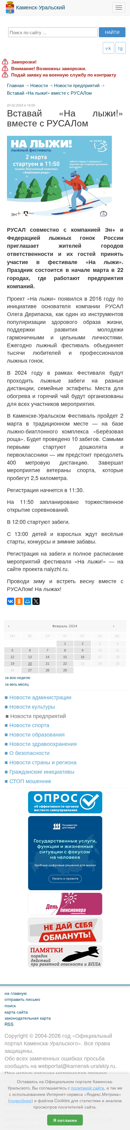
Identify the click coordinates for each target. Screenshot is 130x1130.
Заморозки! (24, 61)
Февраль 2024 (64, 626)
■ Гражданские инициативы (39, 771)
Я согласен (65, 1120)
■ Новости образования (35, 734)
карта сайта (16, 1011)
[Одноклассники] (19, 601)
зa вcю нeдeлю (17, 677)
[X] (36, 601)
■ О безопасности (27, 752)
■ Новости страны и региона (40, 762)
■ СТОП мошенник (28, 781)
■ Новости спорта (27, 725)
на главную (16, 993)
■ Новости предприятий (35, 716)
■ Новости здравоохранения (41, 743)
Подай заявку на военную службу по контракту (63, 74)
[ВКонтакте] (10, 601)
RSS (9, 1024)
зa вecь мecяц (17, 684)
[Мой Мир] (27, 601)
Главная (15, 85)
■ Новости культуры (30, 706)
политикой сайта (87, 1088)
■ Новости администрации (38, 697)
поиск (10, 1005)
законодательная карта (28, 1017)
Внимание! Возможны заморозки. (48, 68)
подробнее (20, 1100)
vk (109, 48)
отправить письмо (22, 999)
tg (120, 48)
